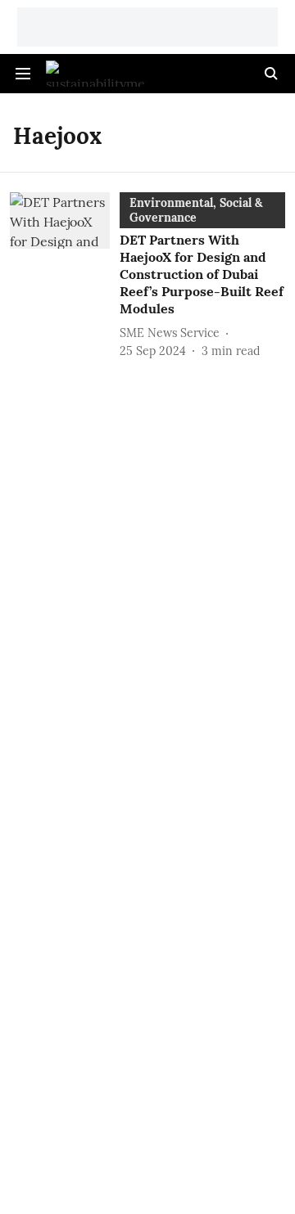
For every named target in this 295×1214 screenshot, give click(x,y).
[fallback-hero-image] (65, 276)
